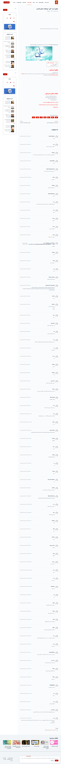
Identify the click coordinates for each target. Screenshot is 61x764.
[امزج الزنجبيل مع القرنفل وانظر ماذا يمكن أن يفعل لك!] (12, 37)
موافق (56, 760)
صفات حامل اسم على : (53, 65)
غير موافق (52, 760)
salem (53, 471)
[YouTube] (14, 21)
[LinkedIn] (45, 117)
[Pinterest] (48, 117)
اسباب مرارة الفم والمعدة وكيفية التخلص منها (7, 51)
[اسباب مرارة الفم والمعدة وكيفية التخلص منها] (12, 51)
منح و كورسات (19, 2)
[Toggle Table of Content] (56, 63)
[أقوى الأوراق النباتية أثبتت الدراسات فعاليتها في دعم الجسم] (12, 56)
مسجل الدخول (51, 730)
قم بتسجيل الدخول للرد (22, 136)
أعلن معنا (5, 2)
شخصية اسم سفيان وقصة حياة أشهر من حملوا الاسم (8, 747)
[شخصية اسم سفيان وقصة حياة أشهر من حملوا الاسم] (7, 742)
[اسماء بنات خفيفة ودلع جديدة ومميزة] (16, 742)
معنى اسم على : (54, 64)
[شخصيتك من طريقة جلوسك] (12, 42)
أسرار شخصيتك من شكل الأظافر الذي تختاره (7, 46)
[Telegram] (41, 117)
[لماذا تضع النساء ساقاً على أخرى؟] (12, 62)
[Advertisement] (39, 20)
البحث (15, 8)
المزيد (14, 2)
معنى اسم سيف (36, 746)
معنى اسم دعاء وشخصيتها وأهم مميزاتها (46, 747)
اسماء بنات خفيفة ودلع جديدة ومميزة (16, 747)
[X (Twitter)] (52, 117)
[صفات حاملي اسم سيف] (26, 742)
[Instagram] (7, 18)
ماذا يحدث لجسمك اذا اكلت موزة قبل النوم (7, 66)
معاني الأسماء (29, 2)
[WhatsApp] (37, 117)
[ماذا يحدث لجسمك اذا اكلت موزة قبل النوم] (12, 66)
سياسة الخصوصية (10, 759)
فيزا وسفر (24, 2)
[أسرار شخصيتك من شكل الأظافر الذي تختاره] (12, 46)
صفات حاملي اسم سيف (26, 746)
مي (54, 463)
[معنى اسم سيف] (35, 742)
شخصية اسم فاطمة (55, 746)
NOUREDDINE (52, 685)
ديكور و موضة (41, 2)
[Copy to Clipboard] (33, 117)
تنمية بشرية (47, 2)
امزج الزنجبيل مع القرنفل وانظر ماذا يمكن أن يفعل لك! (7, 38)
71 (51, 11)
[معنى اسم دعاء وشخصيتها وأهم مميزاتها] (45, 742)
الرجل (34, 2)
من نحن (11, 760)
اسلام (54, 446)
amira (53, 422)
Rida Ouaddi (52, 397)
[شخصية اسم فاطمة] (54, 742)
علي (54, 701)
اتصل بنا (4, 759)
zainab (53, 438)
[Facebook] (56, 117)
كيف (36, 2)
